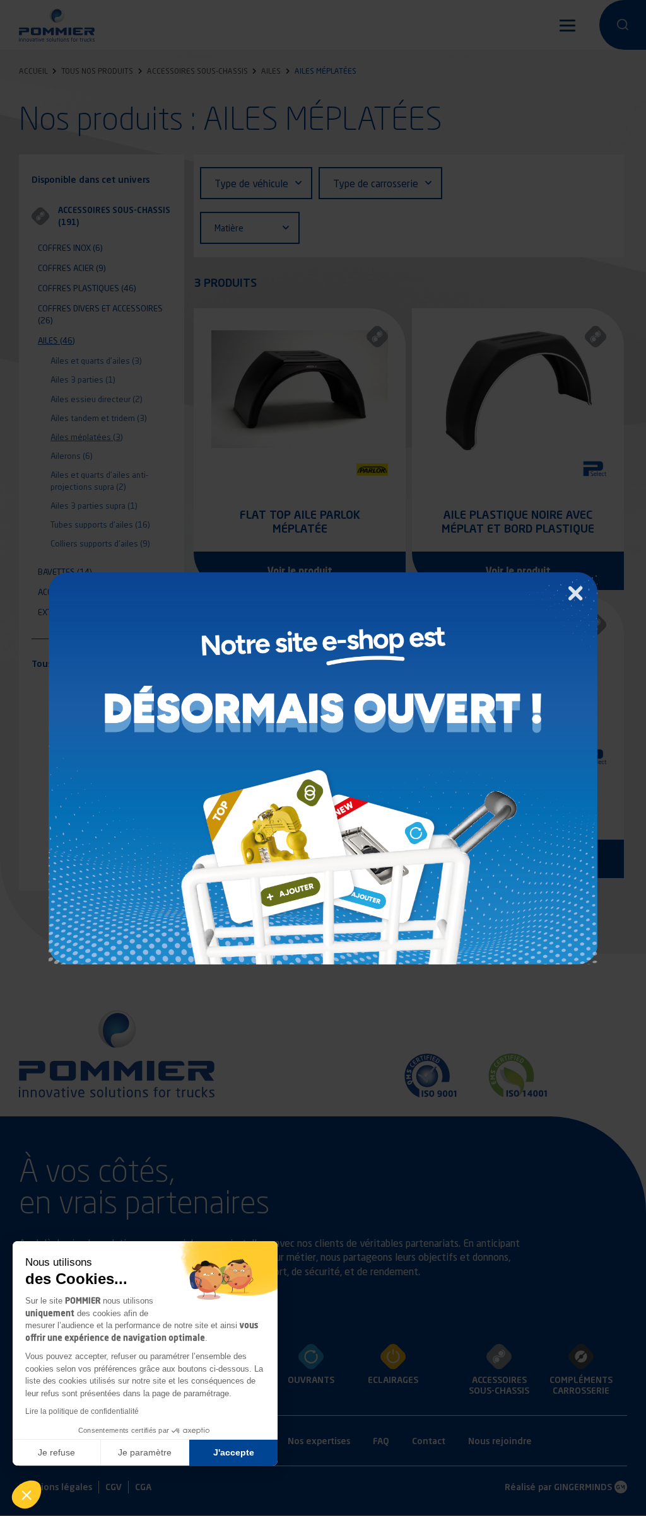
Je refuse (56, 1452)
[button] (26, 1494)
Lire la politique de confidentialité (82, 1411)
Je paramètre (145, 1452)
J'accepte (233, 1452)
